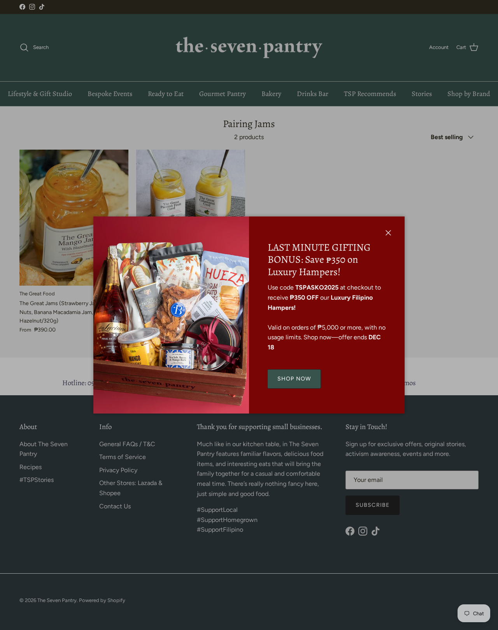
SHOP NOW (294, 378)
